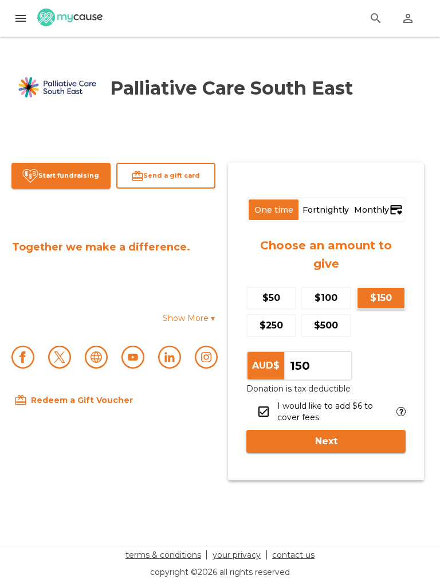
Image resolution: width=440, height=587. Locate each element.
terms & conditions (163, 554)
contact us (293, 554)
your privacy (237, 554)
